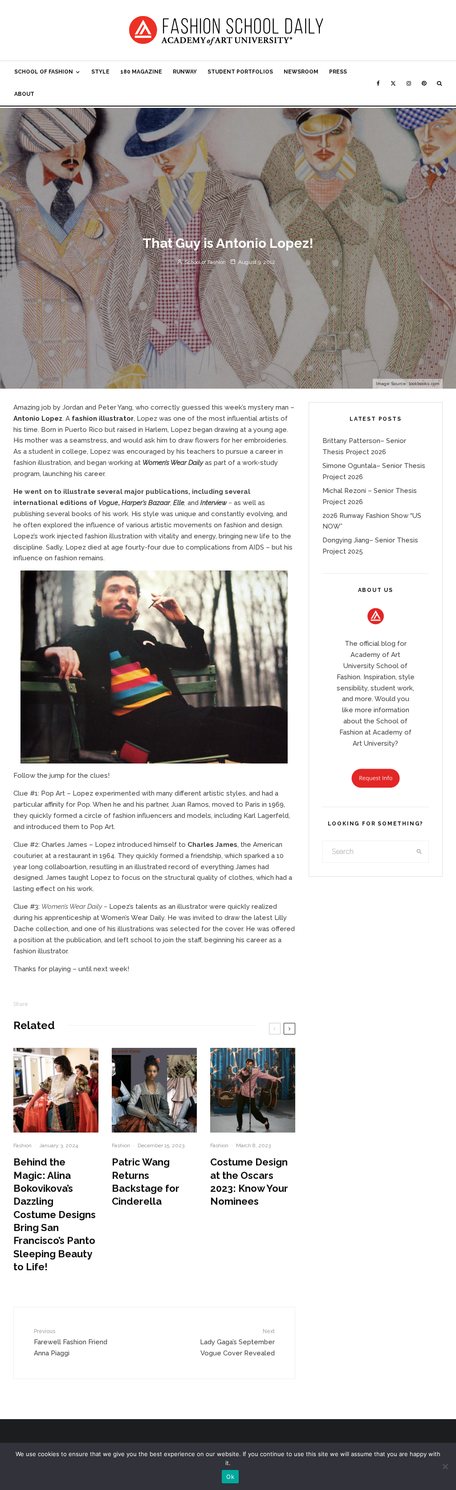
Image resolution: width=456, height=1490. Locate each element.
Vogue (108, 503)
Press (338, 72)
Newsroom (301, 72)
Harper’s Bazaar (146, 503)
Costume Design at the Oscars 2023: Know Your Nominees (249, 1181)
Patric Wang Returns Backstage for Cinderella (145, 1181)
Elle (178, 503)
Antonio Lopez (37, 419)
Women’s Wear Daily (172, 463)
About (24, 94)
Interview (213, 503)
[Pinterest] (424, 83)
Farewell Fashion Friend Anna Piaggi (70, 1342)
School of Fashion (43, 72)
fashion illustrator (103, 419)
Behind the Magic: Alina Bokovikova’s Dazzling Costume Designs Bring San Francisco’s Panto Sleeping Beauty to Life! (54, 1214)
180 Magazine (141, 72)
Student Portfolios (240, 72)
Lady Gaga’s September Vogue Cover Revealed (237, 1342)
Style (100, 72)
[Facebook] (378, 83)
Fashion (22, 1145)
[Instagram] (408, 83)
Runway (185, 72)
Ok (230, 1476)
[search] (419, 851)
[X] (393, 83)
